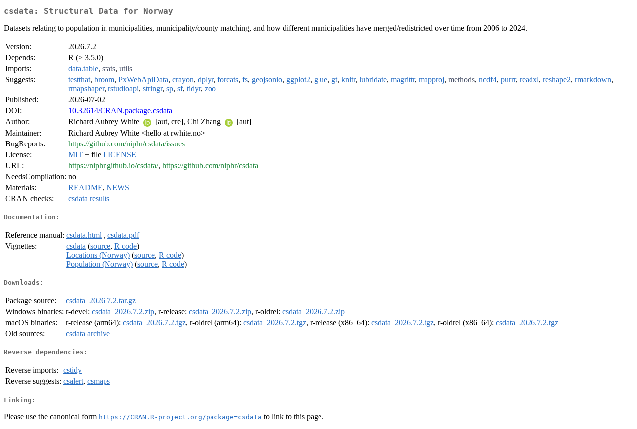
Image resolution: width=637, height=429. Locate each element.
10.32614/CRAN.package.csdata (120, 110)
